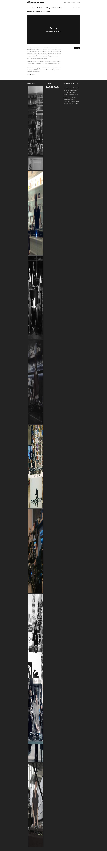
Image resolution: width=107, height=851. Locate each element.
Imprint (78, 2)
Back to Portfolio (79, 7)
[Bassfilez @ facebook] (47, 87)
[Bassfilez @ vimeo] (57, 87)
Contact (73, 2)
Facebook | (29, 74)
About (68, 2)
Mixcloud (34, 74)
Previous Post (74, 7)
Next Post (76, 7)
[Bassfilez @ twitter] (52, 87)
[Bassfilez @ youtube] (55, 87)
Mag (65, 2)
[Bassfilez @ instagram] (49, 87)
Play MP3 (76, 48)
